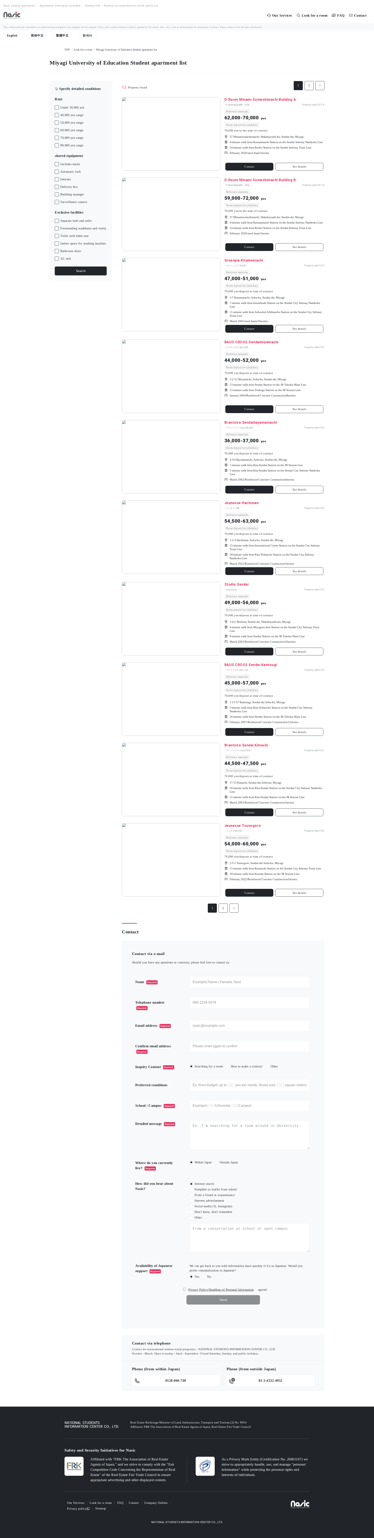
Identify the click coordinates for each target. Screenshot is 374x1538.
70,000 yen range (71, 137)
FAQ (120, 1502)
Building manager (72, 194)
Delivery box (69, 186)
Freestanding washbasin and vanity (83, 228)
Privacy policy (76, 1508)
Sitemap (100, 1508)
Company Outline (156, 1502)
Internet (65, 179)
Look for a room (83, 49)
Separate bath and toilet (76, 220)
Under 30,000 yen (72, 107)
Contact (249, 166)
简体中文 (37, 35)
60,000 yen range (71, 130)
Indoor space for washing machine (83, 243)
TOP (67, 49)
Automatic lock (70, 171)
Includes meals (70, 164)
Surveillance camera (73, 202)
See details (299, 166)
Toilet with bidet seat (74, 236)
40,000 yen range (71, 115)
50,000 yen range (71, 122)
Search (81, 271)
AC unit (65, 258)
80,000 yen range (71, 145)
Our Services (75, 1502)
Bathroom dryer (70, 251)
